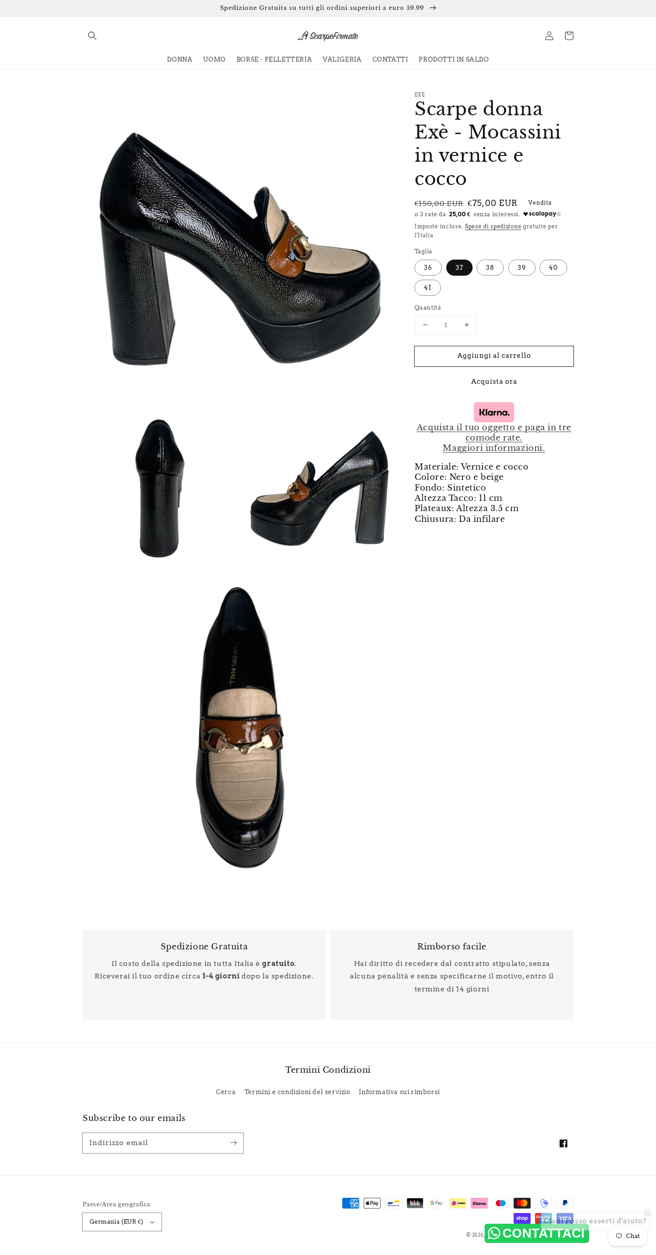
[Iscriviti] (233, 1143)
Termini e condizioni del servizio (297, 1092)
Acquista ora (494, 381)
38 (490, 267)
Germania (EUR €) (116, 1221)
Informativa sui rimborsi (399, 1092)
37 (459, 267)
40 (553, 267)
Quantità (428, 307)
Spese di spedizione (493, 226)
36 (428, 267)
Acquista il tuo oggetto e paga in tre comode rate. (494, 432)
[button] (92, 36)
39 (522, 267)
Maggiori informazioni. (494, 448)
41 (428, 287)
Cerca (226, 1092)
